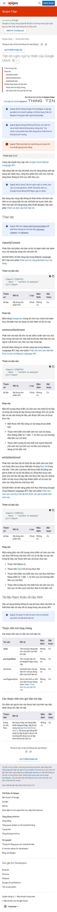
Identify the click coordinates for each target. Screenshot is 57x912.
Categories (17, 318)
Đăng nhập (48, 3)
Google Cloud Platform (11, 883)
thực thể (44, 466)
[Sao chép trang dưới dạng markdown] (13, 60)
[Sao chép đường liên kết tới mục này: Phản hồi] (13, 313)
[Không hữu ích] (46, 44)
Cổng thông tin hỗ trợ (11, 834)
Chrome (5, 874)
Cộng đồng (6, 821)
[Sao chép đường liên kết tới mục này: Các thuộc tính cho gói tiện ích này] (44, 699)
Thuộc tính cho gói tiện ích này (28, 687)
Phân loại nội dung (28, 260)
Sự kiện (5, 802)
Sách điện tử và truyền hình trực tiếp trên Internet (22, 810)
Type (19, 569)
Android (5, 870)
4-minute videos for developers (15, 849)
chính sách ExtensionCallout (35, 226)
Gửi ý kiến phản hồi (13, 50)
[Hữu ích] (42, 44)
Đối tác (5, 806)
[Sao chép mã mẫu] (53, 276)
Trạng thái (6, 829)
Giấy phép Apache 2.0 (33, 772)
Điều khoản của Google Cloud (16, 901)
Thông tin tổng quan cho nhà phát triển (18, 844)
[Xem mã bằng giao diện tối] (50, 276)
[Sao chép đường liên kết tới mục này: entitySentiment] (23, 457)
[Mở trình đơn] (4, 3)
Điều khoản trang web (26, 896)
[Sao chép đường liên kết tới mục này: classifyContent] (23, 243)
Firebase (5, 878)
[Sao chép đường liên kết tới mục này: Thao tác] (16, 217)
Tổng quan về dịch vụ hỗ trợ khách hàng (18, 825)
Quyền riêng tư (8, 896)
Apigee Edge (9, 11)
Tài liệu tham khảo (22, 39)
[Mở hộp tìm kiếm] (39, 3)
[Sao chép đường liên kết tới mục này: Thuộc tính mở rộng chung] (34, 628)
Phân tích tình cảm (37, 350)
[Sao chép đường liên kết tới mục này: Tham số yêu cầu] (21, 271)
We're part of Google (10, 797)
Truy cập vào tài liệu (15, 101)
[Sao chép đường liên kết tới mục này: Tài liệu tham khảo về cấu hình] (45, 597)
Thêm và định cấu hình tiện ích (21, 208)
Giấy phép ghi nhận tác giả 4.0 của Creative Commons (22, 770)
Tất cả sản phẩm (9, 887)
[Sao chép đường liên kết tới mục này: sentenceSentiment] (27, 330)
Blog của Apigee (9, 853)
